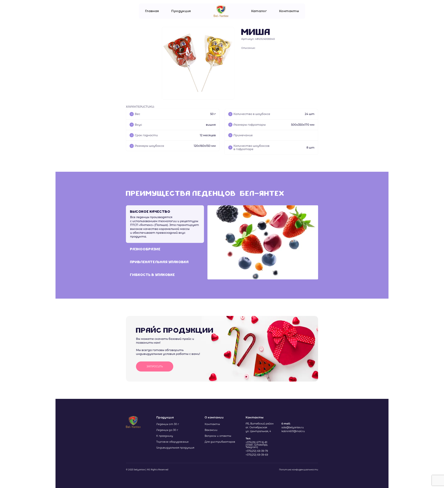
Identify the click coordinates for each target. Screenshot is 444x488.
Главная (152, 11)
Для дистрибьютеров (220, 441)
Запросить (155, 366)
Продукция (181, 11)
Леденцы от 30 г (167, 424)
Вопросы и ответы (218, 435)
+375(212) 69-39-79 (257, 451)
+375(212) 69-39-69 (257, 454)
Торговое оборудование (172, 441)
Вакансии (211, 430)
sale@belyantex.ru (292, 427)
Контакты (289, 11)
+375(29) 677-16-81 (256, 442)
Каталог (259, 11)
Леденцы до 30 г (167, 430)
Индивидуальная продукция (175, 447)
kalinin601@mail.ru (293, 431)
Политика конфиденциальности (298, 470)
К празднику (164, 435)
